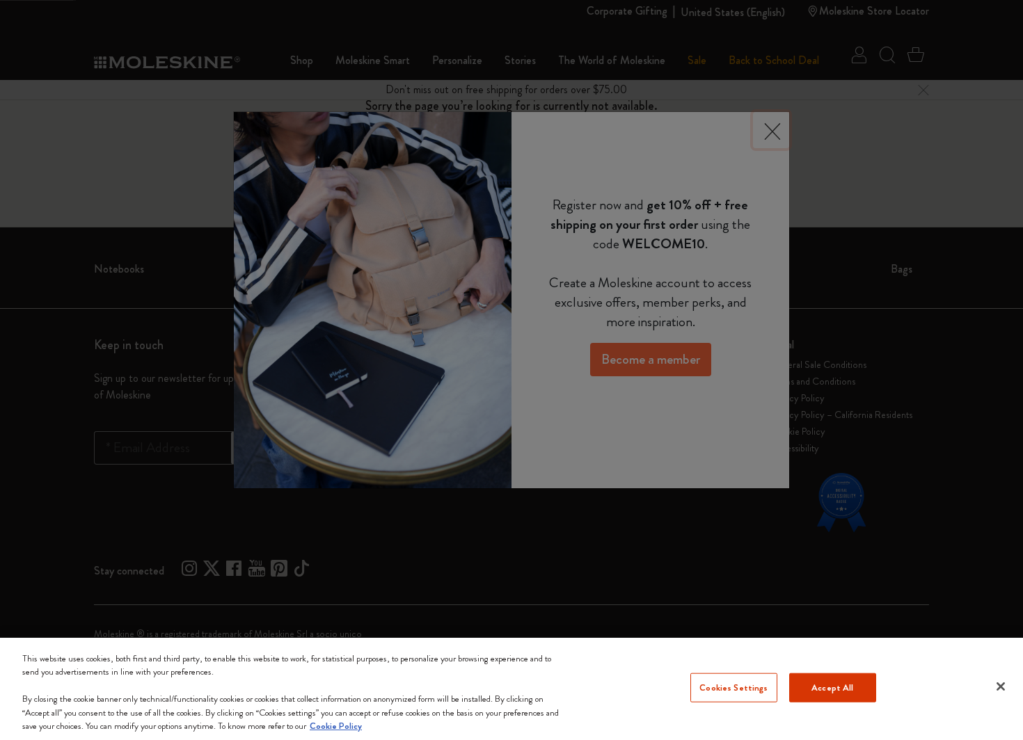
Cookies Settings (733, 687)
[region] (511, 689)
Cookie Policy (336, 725)
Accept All (832, 687)
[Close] (1000, 686)
